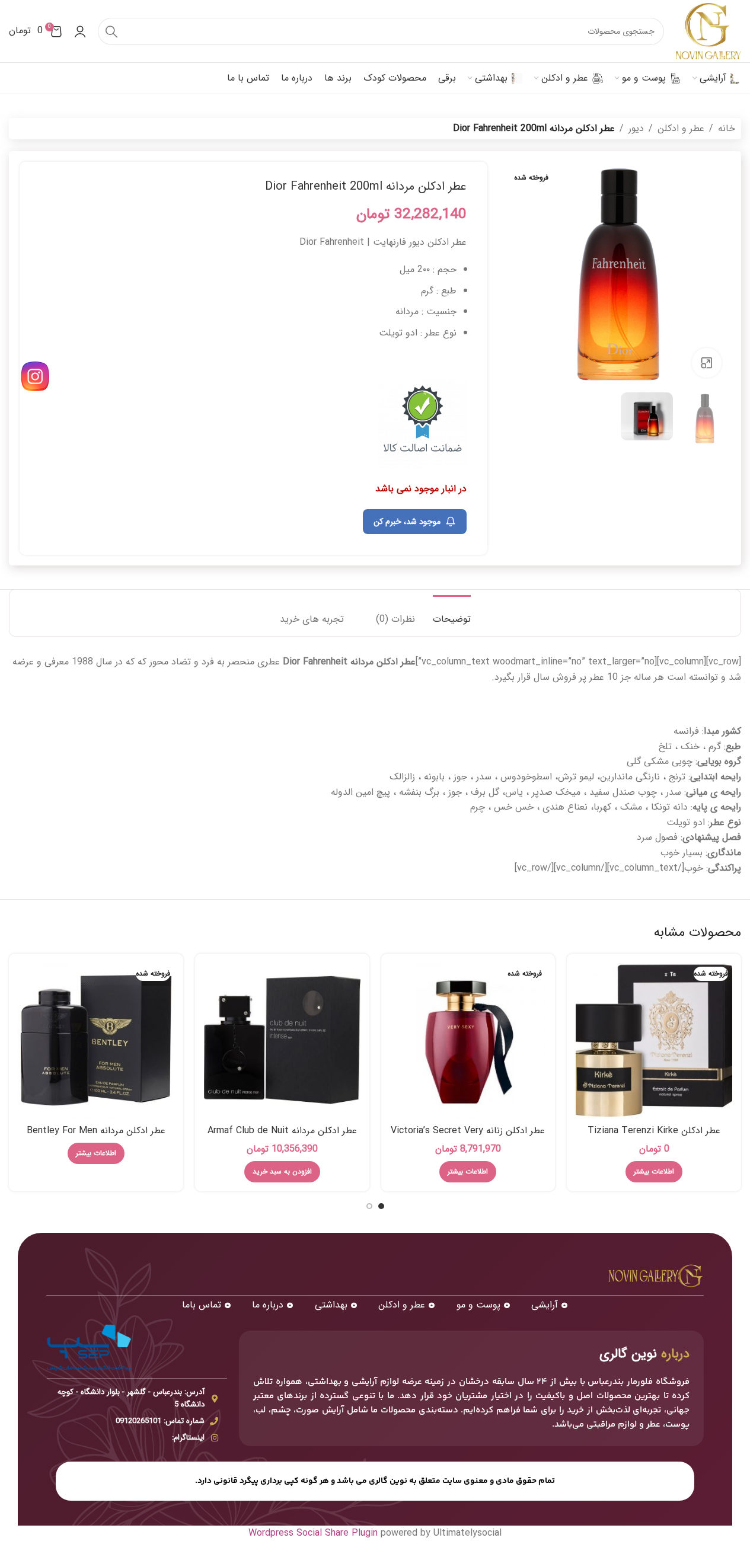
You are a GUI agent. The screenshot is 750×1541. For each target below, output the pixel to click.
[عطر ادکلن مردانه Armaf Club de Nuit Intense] (282, 1041)
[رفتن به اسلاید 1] (381, 1206)
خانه (726, 128)
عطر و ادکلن (681, 128)
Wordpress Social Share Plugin (314, 1533)
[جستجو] (111, 31)
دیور (636, 128)
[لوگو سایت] (708, 30)
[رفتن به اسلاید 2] (369, 1206)
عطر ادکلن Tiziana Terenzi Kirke (654, 1130)
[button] (282, 1171)
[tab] (452, 613)
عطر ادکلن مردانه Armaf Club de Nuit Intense (282, 1137)
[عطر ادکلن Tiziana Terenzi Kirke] (654, 1041)
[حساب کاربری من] (80, 31)
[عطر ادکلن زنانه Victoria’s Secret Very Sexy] (468, 1041)
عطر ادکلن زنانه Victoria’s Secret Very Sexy (468, 1137)
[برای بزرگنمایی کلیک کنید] (707, 363)
